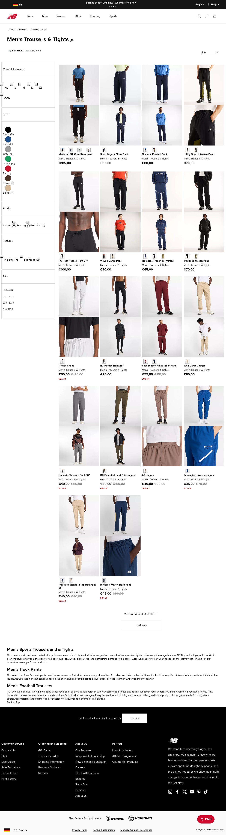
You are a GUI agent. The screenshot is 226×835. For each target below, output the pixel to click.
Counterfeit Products (125, 762)
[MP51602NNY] (104, 580)
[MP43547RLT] (88, 150)
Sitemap (80, 790)
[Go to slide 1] (110, 7)
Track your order (48, 756)
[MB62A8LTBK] (187, 256)
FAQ (4, 756)
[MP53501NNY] (154, 361)
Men (10, 29)
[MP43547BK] (62, 150)
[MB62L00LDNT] (104, 150)
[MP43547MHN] (79, 150)
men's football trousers (73, 695)
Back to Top (13, 702)
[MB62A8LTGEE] (196, 256)
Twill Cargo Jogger (194, 365)
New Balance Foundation (90, 762)
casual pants (39, 675)
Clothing (21, 29)
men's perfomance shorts (33, 662)
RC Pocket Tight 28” (111, 365)
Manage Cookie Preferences (136, 829)
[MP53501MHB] (145, 361)
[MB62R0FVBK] (104, 256)
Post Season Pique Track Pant (159, 365)
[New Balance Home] (13, 16)
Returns (43, 773)
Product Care (9, 773)
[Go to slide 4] (116, 7)
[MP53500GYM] (62, 361)
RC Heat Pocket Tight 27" (73, 260)
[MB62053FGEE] (163, 256)
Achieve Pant (66, 365)
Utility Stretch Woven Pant (199, 154)
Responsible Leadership (90, 756)
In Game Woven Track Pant (115, 584)
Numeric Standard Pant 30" (74, 475)
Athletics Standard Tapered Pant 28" (77, 586)
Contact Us (8, 750)
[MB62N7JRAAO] (154, 150)
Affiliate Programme (124, 756)
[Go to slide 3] (114, 7)
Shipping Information (51, 762)
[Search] (199, 16)
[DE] (13, 4)
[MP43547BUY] (71, 150)
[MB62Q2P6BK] (187, 150)
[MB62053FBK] (154, 256)
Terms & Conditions (104, 829)
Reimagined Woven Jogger (199, 475)
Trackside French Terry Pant (158, 260)
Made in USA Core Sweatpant (76, 154)
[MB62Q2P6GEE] (196, 150)
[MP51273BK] (104, 361)
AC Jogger (148, 475)
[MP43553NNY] (62, 580)
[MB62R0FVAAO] (112, 256)
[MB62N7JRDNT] (145, 150)
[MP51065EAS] (145, 471)
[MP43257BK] (62, 256)
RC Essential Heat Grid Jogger (117, 475)
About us (81, 796)
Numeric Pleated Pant (154, 154)
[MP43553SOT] (71, 580)
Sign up (135, 718)
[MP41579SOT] (187, 361)
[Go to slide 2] (112, 7)
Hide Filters (17, 50)
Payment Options (49, 767)
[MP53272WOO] (104, 471)
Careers (80, 767)
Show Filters (35, 50)
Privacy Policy (79, 829)
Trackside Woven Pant (196, 260)
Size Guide (8, 762)
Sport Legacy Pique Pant (114, 154)
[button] (207, 16)
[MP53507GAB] (187, 471)
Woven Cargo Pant (110, 260)
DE (20, 830)
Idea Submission (122, 750)
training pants (106, 658)
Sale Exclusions (10, 767)
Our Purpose (83, 750)
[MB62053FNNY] (145, 256)
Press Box (81, 784)
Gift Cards (44, 750)
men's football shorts (43, 695)
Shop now (130, 2)
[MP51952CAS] (62, 471)
